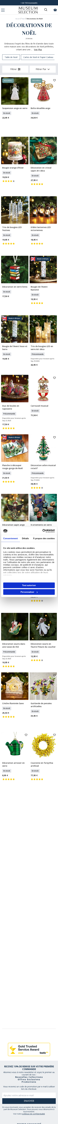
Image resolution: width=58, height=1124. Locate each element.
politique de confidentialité (33, 1114)
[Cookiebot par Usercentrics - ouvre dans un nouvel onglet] (42, 531)
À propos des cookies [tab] (44, 538)
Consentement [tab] (10, 538)
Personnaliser (27, 592)
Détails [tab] (25, 538)
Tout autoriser (29, 585)
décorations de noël (35, 19)
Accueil (17, 19)
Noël (23, 19)
